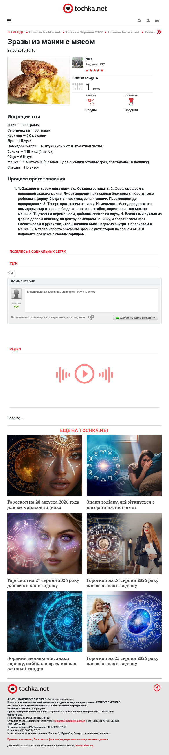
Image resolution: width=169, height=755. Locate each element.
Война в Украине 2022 (84, 32)
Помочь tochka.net (45, 32)
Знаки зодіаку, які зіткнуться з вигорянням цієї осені (121, 504)
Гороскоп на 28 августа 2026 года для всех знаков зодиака (43, 504)
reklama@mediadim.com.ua (69, 721)
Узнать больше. (84, 745)
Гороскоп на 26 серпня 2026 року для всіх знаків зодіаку (122, 582)
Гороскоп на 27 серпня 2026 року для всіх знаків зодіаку (43, 582)
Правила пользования (19, 739)
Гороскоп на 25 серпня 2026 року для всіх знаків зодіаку (122, 660)
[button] (148, 20)
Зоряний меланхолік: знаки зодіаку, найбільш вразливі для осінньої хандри (42, 663)
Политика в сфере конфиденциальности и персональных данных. (71, 739)
